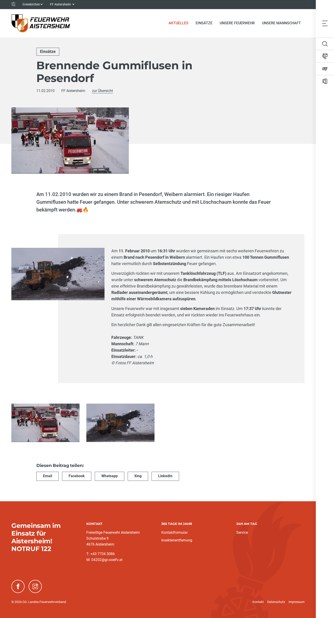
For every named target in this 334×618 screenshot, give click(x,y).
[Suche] (325, 44)
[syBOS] (325, 69)
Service (242, 532)
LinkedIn (165, 476)
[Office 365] (325, 81)
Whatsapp (109, 476)
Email (47, 476)
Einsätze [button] (204, 23)
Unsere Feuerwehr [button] (237, 23)
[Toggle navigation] (325, 23)
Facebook (77, 476)
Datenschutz (276, 602)
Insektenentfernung (176, 540)
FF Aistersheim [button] (61, 4)
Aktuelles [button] (178, 23)
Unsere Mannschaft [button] (281, 23)
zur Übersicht (102, 91)
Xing (138, 476)
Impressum (296, 602)
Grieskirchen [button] (31, 4)
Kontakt (258, 602)
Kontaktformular (174, 532)
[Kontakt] (325, 56)
